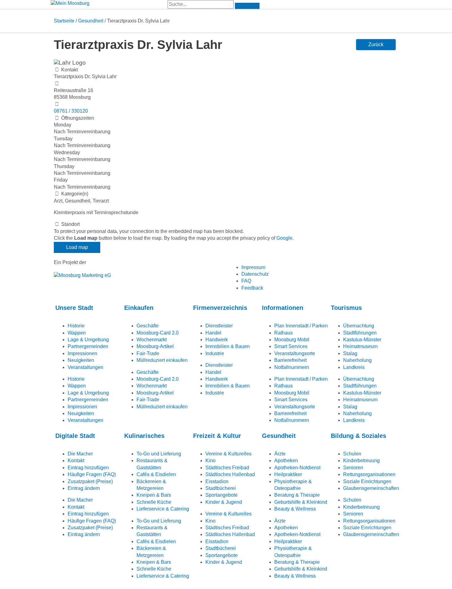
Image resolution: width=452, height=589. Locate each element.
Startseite (64, 20)
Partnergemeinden (88, 346)
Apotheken (286, 460)
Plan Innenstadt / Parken (301, 325)
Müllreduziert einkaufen (162, 360)
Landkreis (354, 367)
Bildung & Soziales (358, 435)
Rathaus (283, 332)
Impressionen (82, 353)
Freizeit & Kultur (217, 435)
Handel (213, 332)
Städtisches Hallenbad (230, 474)
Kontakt (76, 460)
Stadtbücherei (220, 488)
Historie (76, 325)
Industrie (214, 353)
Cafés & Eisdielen (156, 474)
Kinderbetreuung (361, 460)
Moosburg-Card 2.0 (158, 332)
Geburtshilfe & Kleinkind (300, 502)
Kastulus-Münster (362, 339)
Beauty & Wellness (295, 508)
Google (284, 238)
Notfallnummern (291, 367)
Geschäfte (148, 325)
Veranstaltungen (85, 367)
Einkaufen (138, 307)
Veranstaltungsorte (294, 353)
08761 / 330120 (71, 111)
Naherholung (357, 360)
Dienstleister (219, 325)
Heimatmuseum (360, 346)
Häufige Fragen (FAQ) (92, 474)
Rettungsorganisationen (369, 474)
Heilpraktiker (288, 474)
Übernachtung (358, 325)
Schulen (352, 453)
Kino (210, 460)
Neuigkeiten (81, 360)
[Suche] (247, 6)
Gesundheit (90, 20)
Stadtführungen (360, 332)
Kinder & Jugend (223, 502)
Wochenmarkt (152, 339)
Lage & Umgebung (88, 339)
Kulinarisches (144, 435)
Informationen (282, 307)
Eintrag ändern (84, 488)
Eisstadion (216, 481)
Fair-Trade (148, 353)
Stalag (350, 353)
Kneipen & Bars (154, 495)
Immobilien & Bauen (227, 346)
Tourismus (346, 307)
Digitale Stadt (75, 435)
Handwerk (216, 339)
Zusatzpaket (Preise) (90, 481)
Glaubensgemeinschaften (371, 488)
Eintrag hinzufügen (88, 467)
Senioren (353, 467)
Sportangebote (221, 495)
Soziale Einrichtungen (367, 481)
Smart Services (290, 346)
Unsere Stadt (74, 307)
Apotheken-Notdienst (297, 467)
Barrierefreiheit (290, 360)
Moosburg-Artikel (155, 346)
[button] (376, 44)
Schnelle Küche (154, 502)
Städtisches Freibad (227, 467)
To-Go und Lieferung (159, 453)
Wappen (77, 332)
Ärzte (280, 453)
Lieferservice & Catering (163, 508)
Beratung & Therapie (297, 495)
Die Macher (80, 453)
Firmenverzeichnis (220, 307)
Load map (77, 247)
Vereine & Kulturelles (228, 453)
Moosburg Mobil (291, 339)
